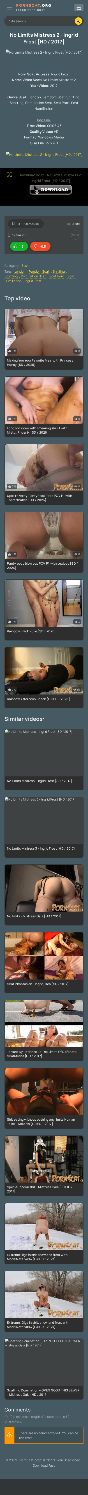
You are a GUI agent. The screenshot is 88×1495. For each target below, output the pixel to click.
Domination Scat (33, 276)
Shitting (59, 271)
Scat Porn (56, 276)
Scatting (11, 276)
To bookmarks (27, 224)
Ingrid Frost (33, 281)
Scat (25, 265)
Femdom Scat (39, 271)
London (19, 271)
